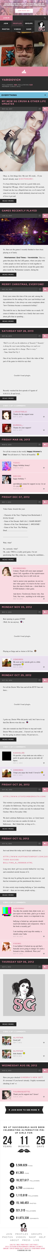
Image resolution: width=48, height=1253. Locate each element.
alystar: (18, 1038)
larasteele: (20, 412)
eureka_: (18, 425)
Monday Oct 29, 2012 (16, 675)
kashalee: (19, 753)
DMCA (18, 1245)
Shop (28, 29)
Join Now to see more (24, 1110)
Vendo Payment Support (38, 1248)
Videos (17, 29)
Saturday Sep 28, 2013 (18, 331)
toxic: (16, 463)
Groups (29, 23)
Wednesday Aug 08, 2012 (19, 1065)
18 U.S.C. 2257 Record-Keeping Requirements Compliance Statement (23, 1247)
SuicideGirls (41, 23)
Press (26, 1240)
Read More (8, 201)
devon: (17, 476)
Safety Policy (33, 1245)
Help (42, 1237)
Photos (6, 29)
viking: (17, 943)
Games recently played (19, 210)
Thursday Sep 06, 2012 (18, 961)
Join (6, 23)
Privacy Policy (25, 1245)
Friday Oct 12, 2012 (15, 838)
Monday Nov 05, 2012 (17, 607)
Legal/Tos (12, 1245)
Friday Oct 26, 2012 (16, 784)
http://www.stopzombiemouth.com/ (24, 796)
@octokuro (26, 179)
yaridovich (11, 79)
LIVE (36, 1240)
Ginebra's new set (31, 1077)
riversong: (19, 568)
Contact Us (27, 1248)
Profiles (17, 23)
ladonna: (18, 908)
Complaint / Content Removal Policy (13, 1248)
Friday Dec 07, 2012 (16, 497)
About (14, 1240)
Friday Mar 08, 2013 (16, 439)
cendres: (18, 659)
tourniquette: (21, 1092)
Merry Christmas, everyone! (23, 284)
